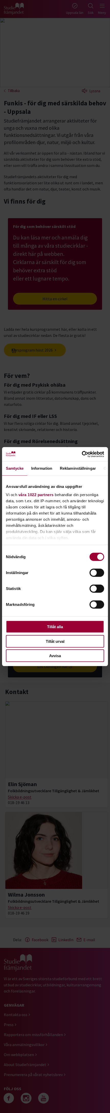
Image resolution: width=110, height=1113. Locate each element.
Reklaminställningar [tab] (78, 468)
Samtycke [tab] (15, 468)
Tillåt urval (55, 641)
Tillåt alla (55, 627)
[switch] (97, 573)
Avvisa (55, 656)
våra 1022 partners (36, 494)
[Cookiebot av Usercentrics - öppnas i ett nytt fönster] (81, 454)
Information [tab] (41, 468)
